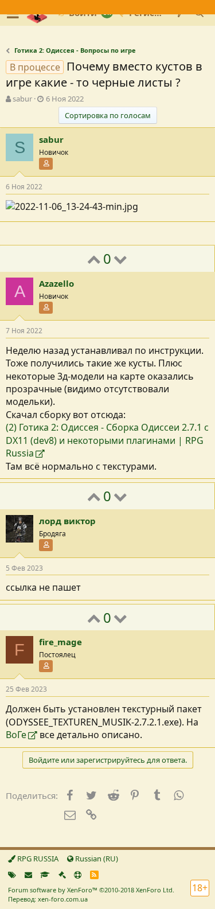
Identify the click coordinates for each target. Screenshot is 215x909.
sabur (22, 98)
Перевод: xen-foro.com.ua (48, 899)
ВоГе (16, 734)
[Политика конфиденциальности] (62, 874)
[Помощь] (78, 874)
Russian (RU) (95, 858)
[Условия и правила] (45, 874)
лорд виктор (67, 520)
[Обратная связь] (28, 874)
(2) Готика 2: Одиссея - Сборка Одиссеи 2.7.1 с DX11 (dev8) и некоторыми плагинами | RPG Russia (107, 440)
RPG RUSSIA (36, 858)
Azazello (56, 283)
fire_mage (60, 641)
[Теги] (12, 874)
